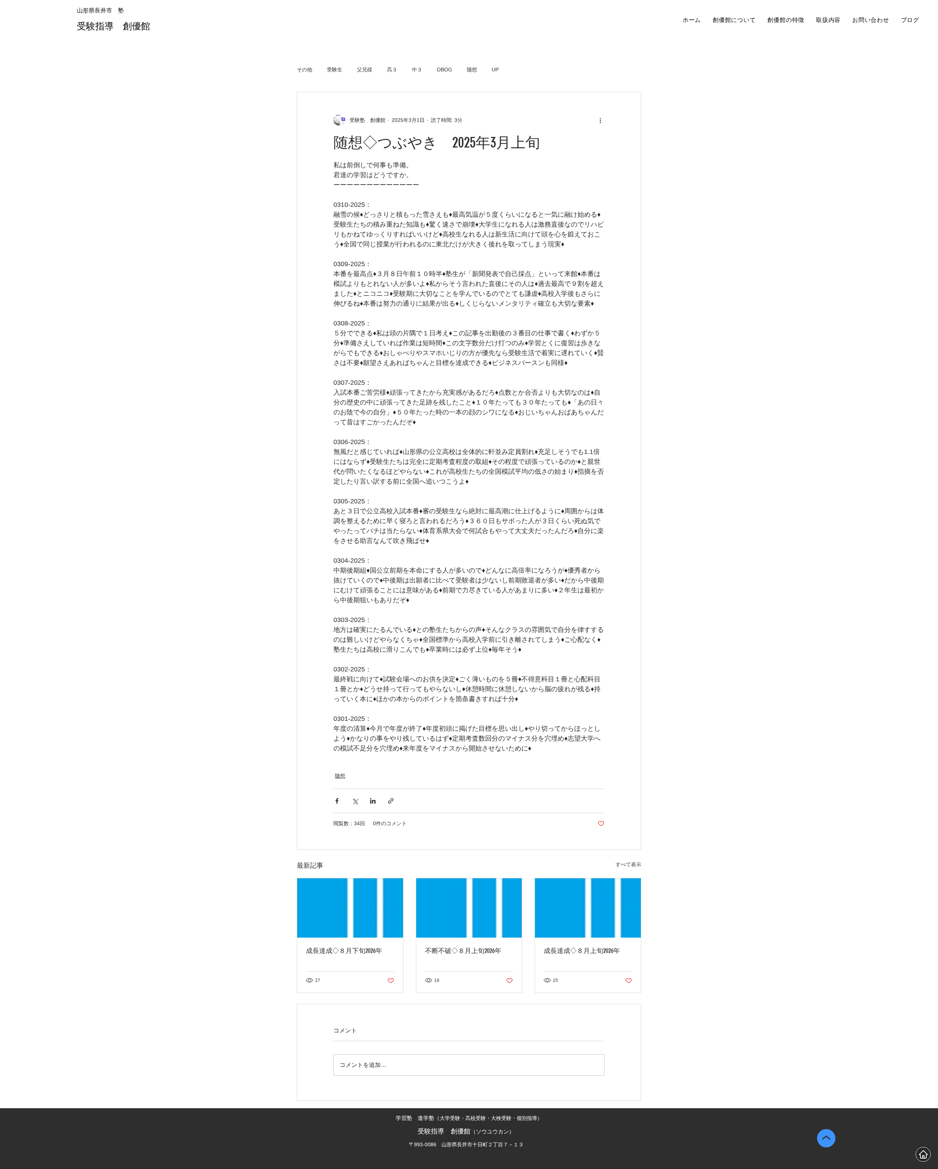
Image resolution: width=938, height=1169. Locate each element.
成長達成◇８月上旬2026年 (582, 951)
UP (495, 69)
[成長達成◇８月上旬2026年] (588, 908)
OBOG (444, 69)
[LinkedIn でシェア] (372, 800)
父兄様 (364, 69)
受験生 (334, 69)
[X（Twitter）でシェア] (354, 800)
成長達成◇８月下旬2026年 (344, 951)
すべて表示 (628, 864)
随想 (472, 69)
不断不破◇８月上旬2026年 (463, 951)
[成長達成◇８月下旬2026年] (350, 908)
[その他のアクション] (600, 120)
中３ (417, 69)
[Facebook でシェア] (336, 800)
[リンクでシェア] (390, 800)
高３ (392, 69)
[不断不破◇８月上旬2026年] (469, 908)
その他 (304, 69)
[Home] (923, 1154)
